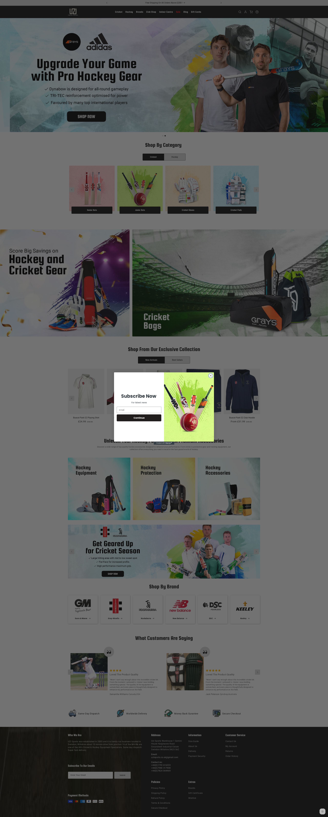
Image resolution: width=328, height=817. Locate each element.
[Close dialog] (210, 375)
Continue (139, 417)
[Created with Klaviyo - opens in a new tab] (164, 443)
